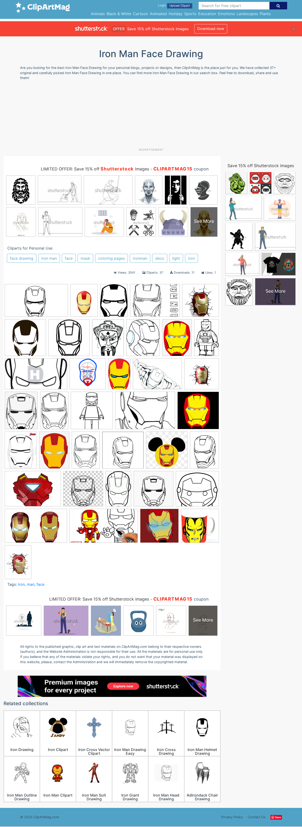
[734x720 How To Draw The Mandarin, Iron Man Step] (87, 376)
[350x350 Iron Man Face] (159, 528)
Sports (190, 13)
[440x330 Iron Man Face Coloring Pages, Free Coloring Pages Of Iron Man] (155, 302)
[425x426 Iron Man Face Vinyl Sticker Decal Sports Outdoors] (25, 339)
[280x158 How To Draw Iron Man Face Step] (36, 376)
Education (207, 13)
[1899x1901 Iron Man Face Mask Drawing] (198, 412)
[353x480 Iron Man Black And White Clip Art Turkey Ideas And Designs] (113, 302)
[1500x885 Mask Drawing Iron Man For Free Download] (36, 302)
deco (159, 258)
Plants (265, 13)
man (30, 584)
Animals (98, 13)
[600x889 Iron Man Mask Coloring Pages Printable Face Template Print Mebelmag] (86, 452)
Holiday (175, 13)
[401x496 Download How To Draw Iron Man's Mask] (142, 339)
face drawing (21, 258)
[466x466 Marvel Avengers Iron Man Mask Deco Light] (200, 302)
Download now (210, 28)
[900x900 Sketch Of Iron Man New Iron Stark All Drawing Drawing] (153, 491)
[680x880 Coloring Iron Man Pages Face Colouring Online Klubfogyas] (108, 339)
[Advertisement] (151, 115)
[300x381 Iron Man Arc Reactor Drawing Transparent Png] (21, 412)
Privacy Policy (232, 817)
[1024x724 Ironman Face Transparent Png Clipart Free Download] (33, 491)
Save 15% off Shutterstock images (260, 165)
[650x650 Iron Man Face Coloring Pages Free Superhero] (92, 412)
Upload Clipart (179, 5)
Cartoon (140, 13)
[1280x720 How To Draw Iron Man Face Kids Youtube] (104, 528)
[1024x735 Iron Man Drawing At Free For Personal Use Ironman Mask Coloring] (157, 376)
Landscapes (247, 13)
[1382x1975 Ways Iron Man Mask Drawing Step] (18, 564)
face (69, 258)
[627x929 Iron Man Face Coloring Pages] (54, 412)
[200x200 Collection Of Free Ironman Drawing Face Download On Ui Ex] (69, 339)
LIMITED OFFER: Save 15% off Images (95, 168)
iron (191, 258)
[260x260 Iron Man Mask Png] (166, 452)
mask (85, 258)
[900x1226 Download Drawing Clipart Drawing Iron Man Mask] (84, 302)
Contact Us (257, 817)
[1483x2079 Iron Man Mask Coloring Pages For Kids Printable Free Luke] (204, 452)
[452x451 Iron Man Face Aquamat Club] (200, 528)
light (176, 258)
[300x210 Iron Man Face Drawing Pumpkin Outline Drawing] (145, 412)
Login (162, 5)
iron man (49, 258)
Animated (158, 13)
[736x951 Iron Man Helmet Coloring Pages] (21, 452)
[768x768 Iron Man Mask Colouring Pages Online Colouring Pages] (122, 452)
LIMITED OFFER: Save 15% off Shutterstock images (99, 599)
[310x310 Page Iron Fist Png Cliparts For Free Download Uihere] (83, 491)
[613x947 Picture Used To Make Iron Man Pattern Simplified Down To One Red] (118, 490)
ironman (140, 258)
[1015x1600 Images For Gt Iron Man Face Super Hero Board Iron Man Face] (119, 376)
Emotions (226, 13)
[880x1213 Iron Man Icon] (54, 452)
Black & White (119, 13)
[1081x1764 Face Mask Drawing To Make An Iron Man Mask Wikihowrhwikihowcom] (206, 339)
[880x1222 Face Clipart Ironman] (177, 339)
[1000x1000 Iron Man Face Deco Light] (202, 376)
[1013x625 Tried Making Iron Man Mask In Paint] (36, 528)
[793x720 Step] (197, 490)
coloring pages (111, 258)
